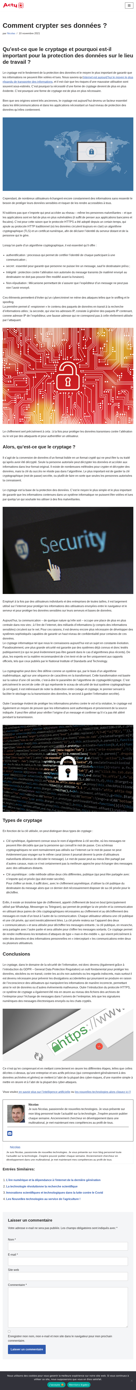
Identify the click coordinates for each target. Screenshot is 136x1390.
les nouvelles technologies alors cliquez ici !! (103, 1091)
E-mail (13, 1254)
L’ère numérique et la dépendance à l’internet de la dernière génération (53, 1180)
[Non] (131, 1380)
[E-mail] (9, 1134)
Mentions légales (79, 1384)
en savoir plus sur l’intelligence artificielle (44, 1091)
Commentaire (17, 1284)
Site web (13, 1269)
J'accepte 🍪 (56, 1384)
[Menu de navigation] (129, 5)
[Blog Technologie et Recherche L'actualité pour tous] (13, 5)
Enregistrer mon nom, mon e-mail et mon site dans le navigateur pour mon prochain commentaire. (60, 1338)
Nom (12, 1239)
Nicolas (11, 33)
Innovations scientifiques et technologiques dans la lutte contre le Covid (54, 1192)
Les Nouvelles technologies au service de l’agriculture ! (43, 1199)
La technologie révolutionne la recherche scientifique (42, 1186)
